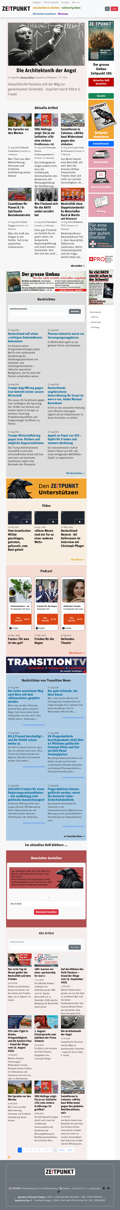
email (45, 894)
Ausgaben (37, 2)
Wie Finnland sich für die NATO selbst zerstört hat (46, 209)
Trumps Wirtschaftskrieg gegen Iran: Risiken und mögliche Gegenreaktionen (26, 435)
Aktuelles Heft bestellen (101, 82)
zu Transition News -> (74, 832)
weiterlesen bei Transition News (34, 721)
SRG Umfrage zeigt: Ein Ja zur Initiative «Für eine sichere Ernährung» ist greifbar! (44, 136)
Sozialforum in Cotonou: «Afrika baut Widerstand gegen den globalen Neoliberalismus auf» (72, 136)
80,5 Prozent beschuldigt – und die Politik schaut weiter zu (26, 736)
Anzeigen (65, 2)
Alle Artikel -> (78, 266)
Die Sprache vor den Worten (18, 131)
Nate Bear (51, 222)
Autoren (94, 317)
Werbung (95, 327)
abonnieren (9, 1153)
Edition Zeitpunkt (51, 2)
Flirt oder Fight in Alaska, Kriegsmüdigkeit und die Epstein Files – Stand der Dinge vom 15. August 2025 (20, 1037)
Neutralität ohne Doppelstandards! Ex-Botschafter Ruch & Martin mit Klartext (72, 211)
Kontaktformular (101, 144)
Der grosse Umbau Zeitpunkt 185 (101, 69)
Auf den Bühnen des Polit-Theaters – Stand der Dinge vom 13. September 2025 (72, 972)
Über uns (76, 2)
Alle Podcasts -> (77, 649)
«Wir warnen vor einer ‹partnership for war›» (44, 968)
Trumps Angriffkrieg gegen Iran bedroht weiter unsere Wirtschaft (26, 387)
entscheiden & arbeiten (46, 7)
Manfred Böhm (27, 78)
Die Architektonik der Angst (46, 70)
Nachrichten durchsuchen (18, 304)
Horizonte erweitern (44, 14)
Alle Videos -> (78, 555)
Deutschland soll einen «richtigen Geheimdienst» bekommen (25, 333)
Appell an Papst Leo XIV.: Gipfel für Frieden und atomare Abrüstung (64, 435)
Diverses (63, 14)
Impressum (96, 322)
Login (114, 9)
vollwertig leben (71, 7)
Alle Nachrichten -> (75, 469)
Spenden (101, 96)
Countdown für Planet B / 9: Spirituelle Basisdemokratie (19, 209)
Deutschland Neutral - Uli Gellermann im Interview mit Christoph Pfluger (72, 534)
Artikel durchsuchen (17, 938)
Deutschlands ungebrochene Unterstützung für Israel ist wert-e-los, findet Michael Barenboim (66, 391)
